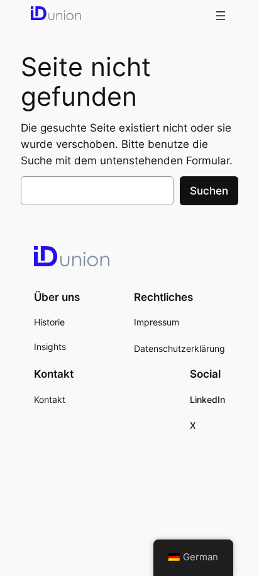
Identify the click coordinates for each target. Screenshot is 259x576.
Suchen (209, 190)
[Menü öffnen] (220, 15)
